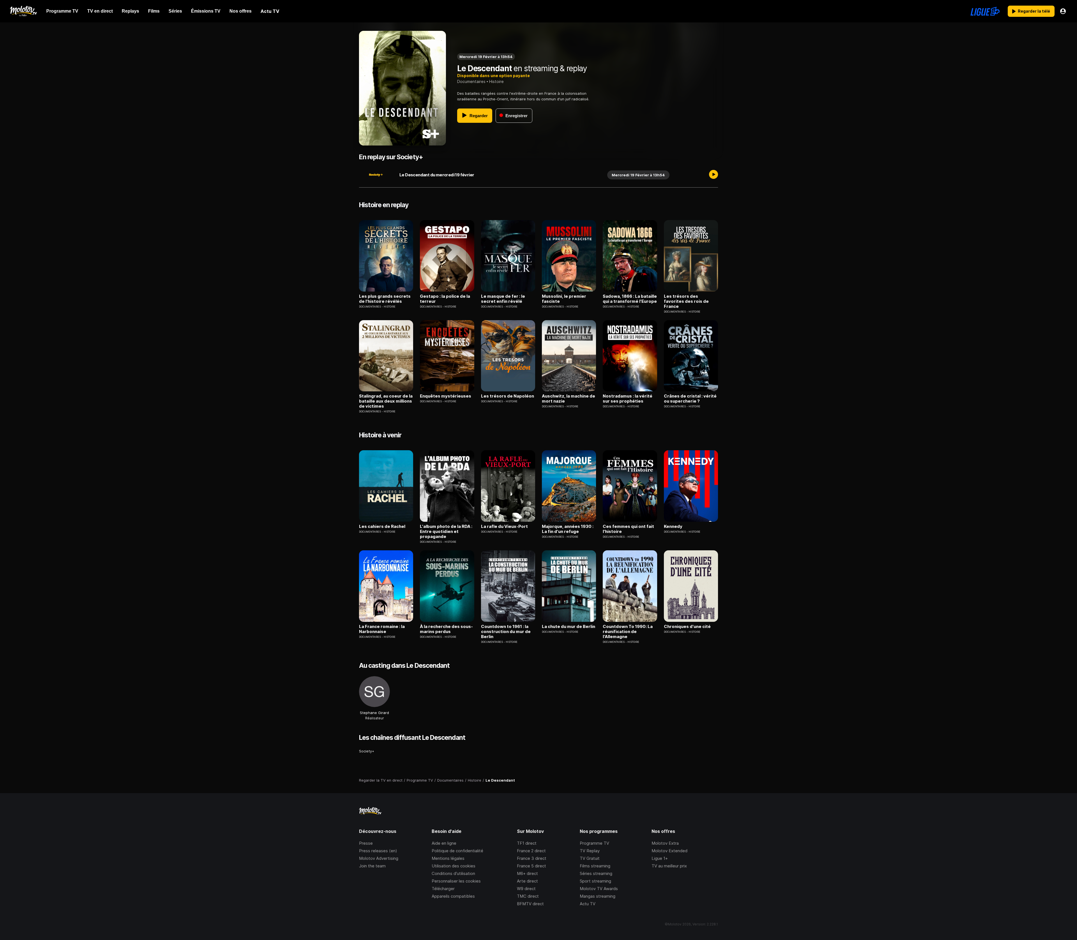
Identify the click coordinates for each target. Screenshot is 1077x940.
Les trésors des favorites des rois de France (686, 301)
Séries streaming (596, 873)
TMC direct (528, 896)
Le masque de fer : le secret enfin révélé (503, 299)
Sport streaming (595, 881)
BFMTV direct (530, 903)
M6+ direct (527, 873)
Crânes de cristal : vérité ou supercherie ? (690, 399)
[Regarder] (713, 174)
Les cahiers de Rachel (382, 526)
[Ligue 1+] (985, 11)
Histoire (496, 81)
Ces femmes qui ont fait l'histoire (628, 529)
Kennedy (673, 526)
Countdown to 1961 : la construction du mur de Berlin (506, 631)
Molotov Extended (669, 850)
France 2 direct (531, 850)
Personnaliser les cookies (456, 881)
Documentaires (471, 81)
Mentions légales (448, 858)
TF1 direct (527, 843)
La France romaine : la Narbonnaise (382, 629)
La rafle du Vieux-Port (504, 526)
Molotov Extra (665, 843)
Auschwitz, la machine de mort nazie (568, 399)
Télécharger (443, 888)
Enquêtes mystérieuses (445, 396)
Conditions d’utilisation (453, 873)
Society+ (366, 751)
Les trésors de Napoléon (507, 396)
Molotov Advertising (378, 858)
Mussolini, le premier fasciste (564, 299)
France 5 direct (531, 866)
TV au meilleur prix (669, 866)
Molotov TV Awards (599, 888)
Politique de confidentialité (457, 850)
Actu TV (587, 903)
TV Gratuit (590, 858)
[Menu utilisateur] (1063, 11)
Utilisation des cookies (453, 866)
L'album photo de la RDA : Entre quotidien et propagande (446, 531)
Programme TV (594, 843)
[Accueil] (23, 11)
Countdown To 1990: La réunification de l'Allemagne (628, 631)
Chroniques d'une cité (687, 626)
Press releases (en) (378, 850)
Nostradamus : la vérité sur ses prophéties (627, 399)
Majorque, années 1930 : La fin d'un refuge (567, 529)
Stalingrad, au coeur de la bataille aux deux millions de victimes (386, 401)
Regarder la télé (1034, 11)
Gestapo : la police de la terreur (445, 299)
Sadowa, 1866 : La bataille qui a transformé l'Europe (630, 299)
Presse (366, 843)
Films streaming (595, 866)
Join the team (372, 866)
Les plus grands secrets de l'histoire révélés (385, 299)
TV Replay (590, 850)
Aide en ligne (444, 843)
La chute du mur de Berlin (568, 626)
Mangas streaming (597, 896)
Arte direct (527, 881)
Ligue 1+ (660, 858)
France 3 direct (531, 858)
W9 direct (526, 888)
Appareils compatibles (453, 896)
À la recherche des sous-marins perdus (446, 629)
